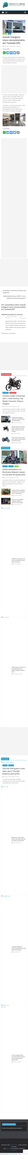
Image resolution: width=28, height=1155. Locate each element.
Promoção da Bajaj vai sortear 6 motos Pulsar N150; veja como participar (19, 948)
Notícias (4, 33)
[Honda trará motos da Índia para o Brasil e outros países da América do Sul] (5, 440)
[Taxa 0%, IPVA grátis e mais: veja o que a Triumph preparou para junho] (14, 762)
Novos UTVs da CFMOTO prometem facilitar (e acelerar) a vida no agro (17, 501)
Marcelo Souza (17, 406)
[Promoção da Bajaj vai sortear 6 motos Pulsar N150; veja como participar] (5, 949)
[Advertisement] (14, 79)
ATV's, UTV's (5, 466)
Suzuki (9, 33)
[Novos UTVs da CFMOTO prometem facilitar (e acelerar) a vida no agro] (5, 502)
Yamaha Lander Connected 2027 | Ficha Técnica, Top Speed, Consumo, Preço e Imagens (13, 400)
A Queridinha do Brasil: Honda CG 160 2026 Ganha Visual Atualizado (18, 419)
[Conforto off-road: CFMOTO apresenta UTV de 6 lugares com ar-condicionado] (5, 493)
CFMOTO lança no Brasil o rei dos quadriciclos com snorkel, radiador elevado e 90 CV (19, 669)
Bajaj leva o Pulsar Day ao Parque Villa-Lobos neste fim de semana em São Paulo (18, 839)
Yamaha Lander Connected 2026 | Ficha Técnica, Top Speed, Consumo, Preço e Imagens (18, 429)
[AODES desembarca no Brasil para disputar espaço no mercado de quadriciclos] (14, 457)
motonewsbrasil (17, 46)
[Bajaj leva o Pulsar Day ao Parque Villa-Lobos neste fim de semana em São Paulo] (5, 840)
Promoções (11, 765)
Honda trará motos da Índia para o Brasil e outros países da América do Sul (18, 439)
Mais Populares (13, 392)
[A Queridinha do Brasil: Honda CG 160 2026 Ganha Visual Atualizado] (5, 420)
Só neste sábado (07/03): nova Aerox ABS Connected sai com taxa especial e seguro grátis (18, 1057)
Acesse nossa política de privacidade (12, 1128)
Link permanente (23, 317)
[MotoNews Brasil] (3, 12)
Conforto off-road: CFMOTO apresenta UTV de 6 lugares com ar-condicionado (18, 492)
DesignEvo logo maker (15, 1154)
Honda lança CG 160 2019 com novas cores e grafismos (14, 291)
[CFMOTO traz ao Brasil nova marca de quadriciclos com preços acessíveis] (5, 561)
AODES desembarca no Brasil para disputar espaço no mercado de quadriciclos (13, 472)
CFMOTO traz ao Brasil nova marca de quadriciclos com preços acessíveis (18, 560)
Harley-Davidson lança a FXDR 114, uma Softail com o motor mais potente (14, 297)
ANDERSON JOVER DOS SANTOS (12, 315)
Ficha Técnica (5, 392)
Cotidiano (11, 466)
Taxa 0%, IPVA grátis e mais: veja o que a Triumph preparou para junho (13, 771)
